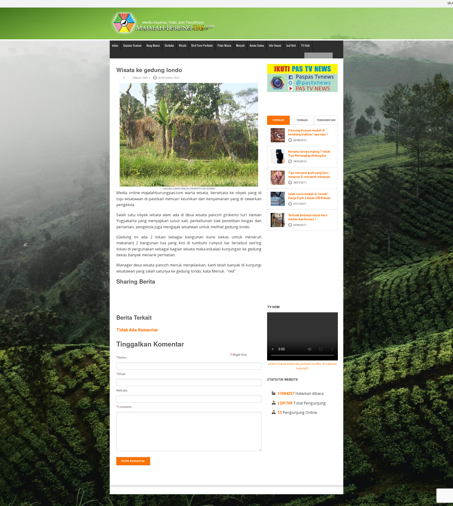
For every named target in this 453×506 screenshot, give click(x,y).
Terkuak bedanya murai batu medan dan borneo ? (307, 217)
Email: (122, 374)
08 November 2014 (168, 77)
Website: (123, 390)
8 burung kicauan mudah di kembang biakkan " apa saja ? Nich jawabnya (308, 134)
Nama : (123, 357)
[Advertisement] (188, 299)
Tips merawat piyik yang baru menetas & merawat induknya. (309, 175)
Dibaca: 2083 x (141, 77)
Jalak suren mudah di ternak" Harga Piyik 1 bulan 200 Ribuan (309, 196)
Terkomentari (326, 120)
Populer (278, 120)
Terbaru (302, 120)
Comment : (125, 407)
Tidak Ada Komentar (137, 330)
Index (115, 45)
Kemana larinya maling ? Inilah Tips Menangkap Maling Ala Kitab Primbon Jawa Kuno (309, 156)
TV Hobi (305, 45)
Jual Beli (291, 45)
